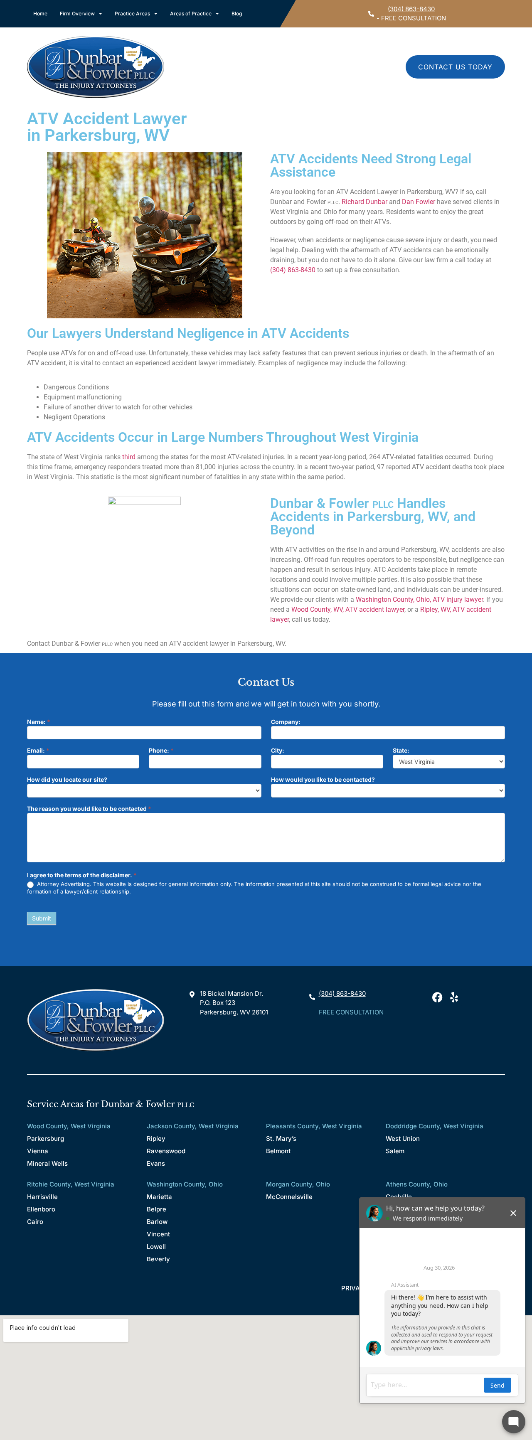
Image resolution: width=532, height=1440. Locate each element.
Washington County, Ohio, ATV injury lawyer (419, 599)
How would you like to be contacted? (323, 780)
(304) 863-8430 (411, 9)
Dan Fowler (418, 202)
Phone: (161, 751)
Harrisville (42, 1197)
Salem (395, 1151)
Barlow (157, 1222)
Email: (38, 751)
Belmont (278, 1151)
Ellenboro (41, 1209)
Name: (38, 722)
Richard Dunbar (364, 202)
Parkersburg (45, 1138)
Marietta (159, 1197)
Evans (156, 1163)
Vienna (37, 1151)
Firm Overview (77, 13)
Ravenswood (166, 1151)
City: (277, 751)
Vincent (158, 1234)
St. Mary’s (281, 1138)
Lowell (156, 1246)
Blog (237, 13)
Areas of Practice (191, 13)
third (128, 457)
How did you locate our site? (67, 780)
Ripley (156, 1138)
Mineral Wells (47, 1163)
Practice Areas (132, 13)
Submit (41, 918)
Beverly (158, 1259)
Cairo (35, 1222)
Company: (285, 722)
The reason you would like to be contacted (89, 809)
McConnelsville (289, 1197)
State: (401, 751)
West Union (403, 1138)
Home (40, 13)
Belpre (156, 1209)
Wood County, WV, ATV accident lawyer (347, 609)
